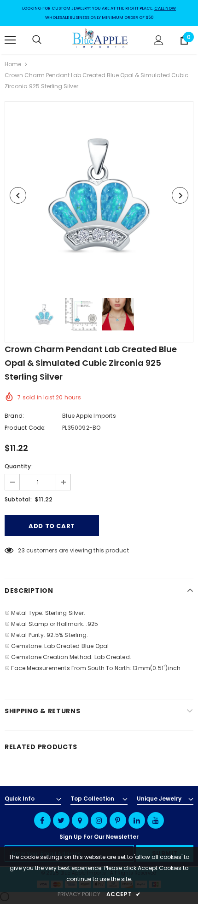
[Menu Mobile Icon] (10, 39)
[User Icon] (158, 40)
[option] (99, 195)
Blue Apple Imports (89, 416)
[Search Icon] (46, 40)
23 (21, 550)
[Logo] (100, 39)
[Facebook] (42, 820)
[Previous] (18, 195)
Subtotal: (18, 499)
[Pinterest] (118, 820)
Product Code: (25, 428)
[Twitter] (61, 820)
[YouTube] (155, 820)
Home (13, 64)
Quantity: (19, 466)
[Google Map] (80, 820)
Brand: (14, 416)
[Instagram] (99, 820)
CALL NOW (165, 8)
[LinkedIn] (136, 820)
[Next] (180, 195)
